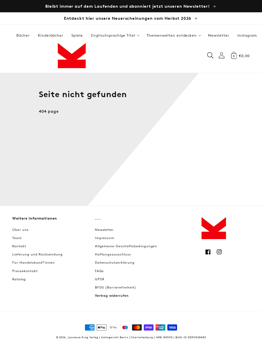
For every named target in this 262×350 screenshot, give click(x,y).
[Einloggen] (222, 55)
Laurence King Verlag (83, 337)
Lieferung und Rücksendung (37, 254)
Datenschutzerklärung (115, 262)
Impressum (105, 238)
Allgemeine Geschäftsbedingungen (126, 246)
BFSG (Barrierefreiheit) (115, 287)
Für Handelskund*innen (33, 262)
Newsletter (104, 230)
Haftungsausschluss (113, 254)
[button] (115, 35)
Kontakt (19, 246)
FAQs (99, 271)
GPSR (99, 279)
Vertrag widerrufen (112, 295)
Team (17, 238)
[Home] (71, 55)
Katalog (19, 279)
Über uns (20, 230)
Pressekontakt (24, 271)
